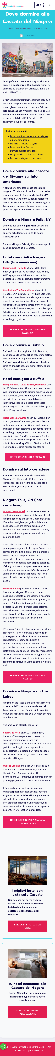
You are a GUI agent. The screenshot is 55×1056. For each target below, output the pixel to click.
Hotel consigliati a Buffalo (27, 457)
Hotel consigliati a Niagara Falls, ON (27, 677)
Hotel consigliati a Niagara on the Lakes (27, 821)
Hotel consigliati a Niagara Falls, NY (27, 331)
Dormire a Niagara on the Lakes (26, 158)
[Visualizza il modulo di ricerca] (50, 5)
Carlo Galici (30, 36)
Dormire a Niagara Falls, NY (23, 143)
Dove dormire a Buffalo (21, 147)
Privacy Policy (36, 1050)
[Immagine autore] (21, 35)
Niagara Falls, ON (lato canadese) (26, 154)
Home (10, 29)
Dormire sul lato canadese (23, 151)
